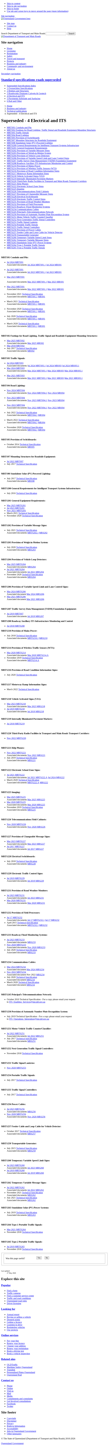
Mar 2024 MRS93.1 (73, 371)
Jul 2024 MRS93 (54, 365)
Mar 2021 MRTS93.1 (37, 378)
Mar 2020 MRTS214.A (38, 655)
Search (71, 34)
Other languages (14, 1434)
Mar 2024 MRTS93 (16, 368)
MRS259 (31, 1151)
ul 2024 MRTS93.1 (37, 365)
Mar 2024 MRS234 (35, 969)
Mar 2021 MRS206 (35, 599)
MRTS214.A (33, 660)
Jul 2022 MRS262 (35, 1190)
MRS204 (31, 567)
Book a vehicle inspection (18, 1353)
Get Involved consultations (19, 1401)
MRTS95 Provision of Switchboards (23, 138)
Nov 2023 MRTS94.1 (37, 400)
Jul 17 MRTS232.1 (36, 920)
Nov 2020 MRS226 (36, 827)
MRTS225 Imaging (15, 189)
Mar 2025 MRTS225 (16, 797)
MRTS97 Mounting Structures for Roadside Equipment (31, 140)
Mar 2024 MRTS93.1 (37, 371)
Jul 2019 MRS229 (35, 881)
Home (9, 106)
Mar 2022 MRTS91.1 (37, 289)
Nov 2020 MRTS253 (16, 1068)
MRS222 (44, 782)
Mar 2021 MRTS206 (16, 596)
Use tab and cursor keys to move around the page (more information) (37, 11)
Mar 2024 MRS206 (35, 594)
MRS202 (43, 533)
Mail (9, 1393)
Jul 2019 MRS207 (35, 616)
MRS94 (41, 415)
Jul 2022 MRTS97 (15, 461)
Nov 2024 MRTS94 (16, 390)
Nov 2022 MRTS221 (16, 752)
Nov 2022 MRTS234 (16, 972)
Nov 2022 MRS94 (56, 408)
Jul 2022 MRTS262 (16, 1187)
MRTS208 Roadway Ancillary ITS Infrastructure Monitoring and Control (40, 163)
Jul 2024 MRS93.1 (70, 365)
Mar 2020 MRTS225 (16, 802)
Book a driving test (15, 1351)
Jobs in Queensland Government (21, 1431)
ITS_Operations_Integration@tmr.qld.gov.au (29, 1019)
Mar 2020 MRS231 (36, 903)
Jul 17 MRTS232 (14, 917)
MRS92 (30, 351)
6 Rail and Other (14, 101)
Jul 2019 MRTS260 (16, 1170)
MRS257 (31, 1134)
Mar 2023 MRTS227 (16, 841)
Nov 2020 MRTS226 (16, 824)
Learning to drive (14, 1325)
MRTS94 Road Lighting (18, 135)
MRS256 (31, 1111)
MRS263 (31, 1215)
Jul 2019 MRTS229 (16, 878)
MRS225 (31, 810)
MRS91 (41, 296)
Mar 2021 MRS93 (55, 378)
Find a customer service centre (20, 1296)
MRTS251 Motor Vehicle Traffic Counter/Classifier (30, 217)
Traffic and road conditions (19, 1298)
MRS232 (43, 925)
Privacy (10, 1423)
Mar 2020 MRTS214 (16, 652)
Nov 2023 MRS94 (56, 400)
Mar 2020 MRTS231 (16, 900)
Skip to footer (13, 8)
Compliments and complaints (20, 1398)
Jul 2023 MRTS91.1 (36, 272)
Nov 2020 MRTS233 (16, 945)
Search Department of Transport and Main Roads (23, 33)
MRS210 (43, 638)
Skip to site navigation (17, 6)
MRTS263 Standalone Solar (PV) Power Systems (29, 242)
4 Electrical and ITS (16, 96)
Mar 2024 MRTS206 (16, 591)
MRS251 (31, 1041)
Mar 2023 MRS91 (55, 282)
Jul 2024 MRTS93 (15, 363)
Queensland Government (12, 1443)
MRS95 (30, 447)
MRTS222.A (33, 782)
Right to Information (16, 1426)
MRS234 (40, 974)
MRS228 (31, 864)
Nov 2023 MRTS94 (16, 398)
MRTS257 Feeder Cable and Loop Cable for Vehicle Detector (34, 232)
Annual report (13, 1314)
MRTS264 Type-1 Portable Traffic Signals (26, 245)
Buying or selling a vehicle (19, 1317)
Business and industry (16, 108)
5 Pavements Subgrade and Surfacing (23, 98)
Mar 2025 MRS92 (35, 343)
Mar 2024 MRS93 (55, 371)
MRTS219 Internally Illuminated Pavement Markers (30, 178)
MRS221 (31, 760)
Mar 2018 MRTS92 (16, 346)
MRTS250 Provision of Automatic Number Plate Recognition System (38, 214)
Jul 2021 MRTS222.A (37, 777)
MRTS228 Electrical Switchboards (22, 196)
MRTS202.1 (33, 533)
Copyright (11, 1418)
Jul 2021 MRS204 (35, 572)
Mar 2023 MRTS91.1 (37, 282)
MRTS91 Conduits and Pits (19, 127)
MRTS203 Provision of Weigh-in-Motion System (29, 153)
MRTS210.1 (33, 638)
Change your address (16, 1346)
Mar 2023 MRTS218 (16, 704)
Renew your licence (16, 1343)
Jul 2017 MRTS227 (16, 846)
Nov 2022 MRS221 (36, 755)
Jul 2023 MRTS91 (15, 269)
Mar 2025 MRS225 (36, 799)
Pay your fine (13, 1341)
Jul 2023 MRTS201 (16, 508)
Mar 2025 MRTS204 (16, 564)
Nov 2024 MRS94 (56, 393)
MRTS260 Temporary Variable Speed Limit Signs (29, 237)
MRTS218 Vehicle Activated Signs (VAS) (26, 176)
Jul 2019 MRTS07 (15, 614)
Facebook (11, 1404)
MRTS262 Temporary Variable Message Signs (28, 240)
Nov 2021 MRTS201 (16, 510)
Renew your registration (17, 1348)
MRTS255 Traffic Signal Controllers (23, 227)
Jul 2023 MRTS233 (16, 939)
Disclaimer (11, 1421)
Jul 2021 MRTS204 (16, 569)
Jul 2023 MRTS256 (16, 1109)
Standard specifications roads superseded (31, 80)
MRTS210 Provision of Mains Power (23, 166)
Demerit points (13, 1319)
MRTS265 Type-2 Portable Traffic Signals (26, 248)
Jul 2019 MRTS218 (16, 709)
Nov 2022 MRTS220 (16, 738)
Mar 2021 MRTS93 (16, 375)
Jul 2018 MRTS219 (16, 724)
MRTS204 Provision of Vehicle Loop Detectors (28, 155)
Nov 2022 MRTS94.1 (37, 408)
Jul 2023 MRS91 (54, 272)
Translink (11, 1370)
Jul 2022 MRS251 (35, 1036)
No (47, 1258)
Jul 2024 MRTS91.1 (36, 265)
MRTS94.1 (32, 415)
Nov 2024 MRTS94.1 (37, 393)
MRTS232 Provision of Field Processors (25, 204)
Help (9, 28)
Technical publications (17, 111)
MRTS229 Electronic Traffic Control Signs (26, 199)
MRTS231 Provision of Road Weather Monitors (28, 201)
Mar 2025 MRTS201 (16, 505)
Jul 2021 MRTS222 (16, 775)
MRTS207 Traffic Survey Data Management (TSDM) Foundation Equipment (41, 161)
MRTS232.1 (33, 925)
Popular (6, 1285)
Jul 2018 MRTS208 (16, 626)
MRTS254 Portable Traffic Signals (22, 225)
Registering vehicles (16, 1327)
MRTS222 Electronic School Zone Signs (25, 186)
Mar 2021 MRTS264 (16, 1229)
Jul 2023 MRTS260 (16, 1165)
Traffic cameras (14, 1293)
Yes (39, 1258)
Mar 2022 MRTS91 (16, 286)
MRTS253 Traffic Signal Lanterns (22, 222)
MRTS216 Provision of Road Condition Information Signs (33, 171)
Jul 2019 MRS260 (35, 1173)
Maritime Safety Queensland (19, 1367)
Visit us (10, 1391)
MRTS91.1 (32, 296)
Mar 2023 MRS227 (36, 844)
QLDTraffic (12, 1364)
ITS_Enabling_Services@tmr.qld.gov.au (27, 1002)
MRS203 (31, 550)
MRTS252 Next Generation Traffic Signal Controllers (31, 219)
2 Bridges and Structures (18, 91)
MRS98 (30, 481)
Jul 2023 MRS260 (35, 1168)
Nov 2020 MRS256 (36, 1117)
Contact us (11, 26)
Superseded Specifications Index (21, 86)
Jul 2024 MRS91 (54, 265)
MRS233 (31, 942)
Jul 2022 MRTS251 (16, 1033)
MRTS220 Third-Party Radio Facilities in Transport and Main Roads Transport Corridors (47, 181)
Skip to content (13, 3)
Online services (9, 1335)
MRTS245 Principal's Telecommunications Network (30, 212)
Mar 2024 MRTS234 (16, 967)
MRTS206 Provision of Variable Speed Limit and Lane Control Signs (38, 158)
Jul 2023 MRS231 (35, 898)
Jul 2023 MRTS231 (16, 895)
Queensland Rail (14, 1375)
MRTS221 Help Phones (17, 184)
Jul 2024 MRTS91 (15, 262)
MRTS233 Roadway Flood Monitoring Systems (28, 207)
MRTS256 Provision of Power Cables (24, 230)
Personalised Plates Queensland (21, 1372)
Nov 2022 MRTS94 (16, 405)
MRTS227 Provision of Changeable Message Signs (30, 194)
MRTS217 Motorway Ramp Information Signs (28, 173)
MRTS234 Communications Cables (23, 209)
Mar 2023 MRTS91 (16, 277)
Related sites (8, 1359)
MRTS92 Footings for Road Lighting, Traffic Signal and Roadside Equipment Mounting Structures (51, 130)
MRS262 (31, 1195)
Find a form (12, 1290)
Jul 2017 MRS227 (35, 849)
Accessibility (12, 1428)
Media (9, 1396)
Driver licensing (14, 1303)
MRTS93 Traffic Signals (18, 132)
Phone (9, 1386)
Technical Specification (32, 294)
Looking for (8, 1308)
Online (10, 1388)
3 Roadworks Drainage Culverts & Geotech (26, 93)
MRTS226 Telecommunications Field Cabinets (28, 191)
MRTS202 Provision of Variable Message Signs (28, 150)
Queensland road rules (17, 1301)
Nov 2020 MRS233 (36, 947)
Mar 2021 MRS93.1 (73, 378)
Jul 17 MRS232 (52, 920)
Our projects (12, 1330)
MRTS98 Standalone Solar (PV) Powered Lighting (30, 143)
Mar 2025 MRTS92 (16, 340)
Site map (11, 23)
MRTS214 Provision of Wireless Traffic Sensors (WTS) (32, 168)
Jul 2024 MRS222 (56, 777)
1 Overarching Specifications (20, 88)
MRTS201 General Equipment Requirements (27, 148)
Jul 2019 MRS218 (35, 711)
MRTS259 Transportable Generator (23, 235)
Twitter (10, 1406)
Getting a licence (14, 1322)
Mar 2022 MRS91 (55, 289)
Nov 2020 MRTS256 (16, 1114)
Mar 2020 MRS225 (36, 804)
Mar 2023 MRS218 (36, 706)
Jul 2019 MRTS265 (16, 1246)
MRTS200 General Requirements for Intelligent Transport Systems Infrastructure (43, 145)
